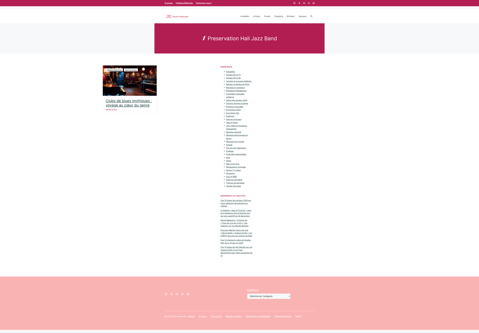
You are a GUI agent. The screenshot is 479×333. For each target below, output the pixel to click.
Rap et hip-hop (232, 164)
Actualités (244, 16)
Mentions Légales (234, 316)
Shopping (278, 16)
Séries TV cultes (233, 170)
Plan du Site (216, 316)
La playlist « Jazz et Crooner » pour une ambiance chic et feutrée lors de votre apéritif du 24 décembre (236, 213)
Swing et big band (234, 180)
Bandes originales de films (237, 84)
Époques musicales (234, 106)
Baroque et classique (235, 87)
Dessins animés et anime (237, 103)
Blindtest (291, 16)
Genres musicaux (114, 70)
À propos (169, 3)
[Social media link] (294, 3)
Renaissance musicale (236, 167)
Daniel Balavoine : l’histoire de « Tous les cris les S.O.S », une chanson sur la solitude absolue (234, 223)
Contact (191, 316)
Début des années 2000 (236, 100)
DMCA (298, 316)
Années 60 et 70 (233, 75)
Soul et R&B (231, 176)
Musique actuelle (233, 132)
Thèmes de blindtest (235, 183)
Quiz (228, 157)
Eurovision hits (232, 113)
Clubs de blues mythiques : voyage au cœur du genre (129, 103)
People (267, 16)
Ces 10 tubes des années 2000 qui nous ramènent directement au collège (236, 203)
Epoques (302, 16)
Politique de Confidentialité (258, 316)
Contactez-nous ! (204, 3)
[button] (311, 16)
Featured (230, 116)
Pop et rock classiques (236, 148)
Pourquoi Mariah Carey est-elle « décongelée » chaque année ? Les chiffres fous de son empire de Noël (236, 233)
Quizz (228, 160)
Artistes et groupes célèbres (238, 81)
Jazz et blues (131, 70)
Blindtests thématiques (236, 91)
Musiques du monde (235, 141)
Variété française (233, 186)
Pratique (230, 151)
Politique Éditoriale (184, 3)
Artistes (256, 16)
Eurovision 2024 (233, 110)
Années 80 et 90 (233, 78)
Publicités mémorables (236, 154)
